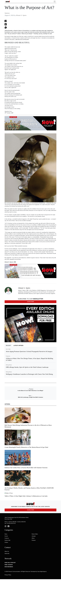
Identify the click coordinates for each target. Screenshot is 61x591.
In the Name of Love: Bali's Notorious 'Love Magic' (30, 390)
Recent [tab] (8, 345)
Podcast (33, 540)
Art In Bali (8, 349)
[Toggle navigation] (54, 1)
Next (30, 395)
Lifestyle (34, 536)
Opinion (7, 13)
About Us (7, 551)
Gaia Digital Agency (42, 571)
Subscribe (7, 553)
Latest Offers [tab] (18, 345)
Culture (6, 542)
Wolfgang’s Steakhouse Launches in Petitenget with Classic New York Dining (29, 374)
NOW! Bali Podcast (10, 562)
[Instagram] (5, 526)
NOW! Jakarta (9, 564)
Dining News (9, 364)
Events (6, 536)
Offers (33, 538)
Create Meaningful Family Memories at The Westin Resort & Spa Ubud (26, 447)
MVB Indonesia (9, 566)
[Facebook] (8, 526)
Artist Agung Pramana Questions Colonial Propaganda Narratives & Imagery (29, 351)
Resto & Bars (35, 534)
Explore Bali (7, 540)
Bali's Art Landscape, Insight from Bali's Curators (30, 397)
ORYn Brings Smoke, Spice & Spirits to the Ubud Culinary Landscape (27, 367)
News (6, 534)
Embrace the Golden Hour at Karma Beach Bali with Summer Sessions (26, 467)
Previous (30, 389)
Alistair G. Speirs (21, 15)
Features (8, 356)
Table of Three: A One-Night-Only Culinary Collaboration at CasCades (26, 496)
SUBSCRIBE (30, 510)
